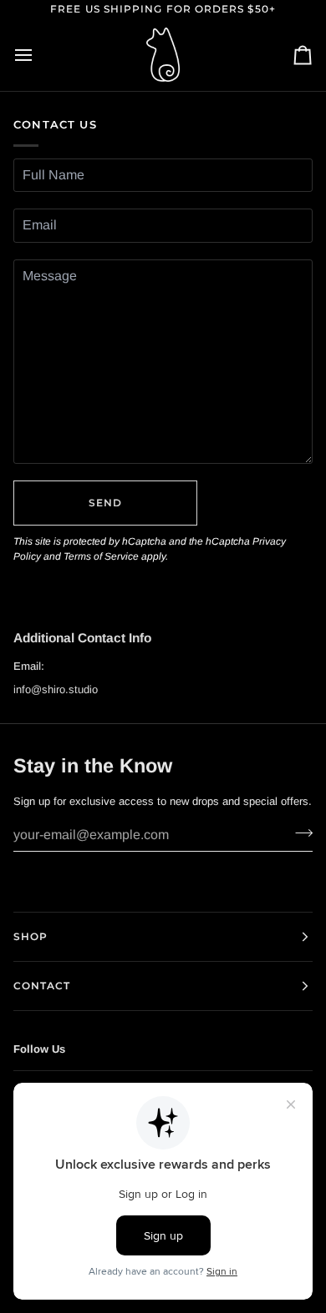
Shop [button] (30, 936)
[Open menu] (38, 55)
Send (105, 502)
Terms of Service (101, 556)
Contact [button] (42, 985)
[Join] (299, 832)
